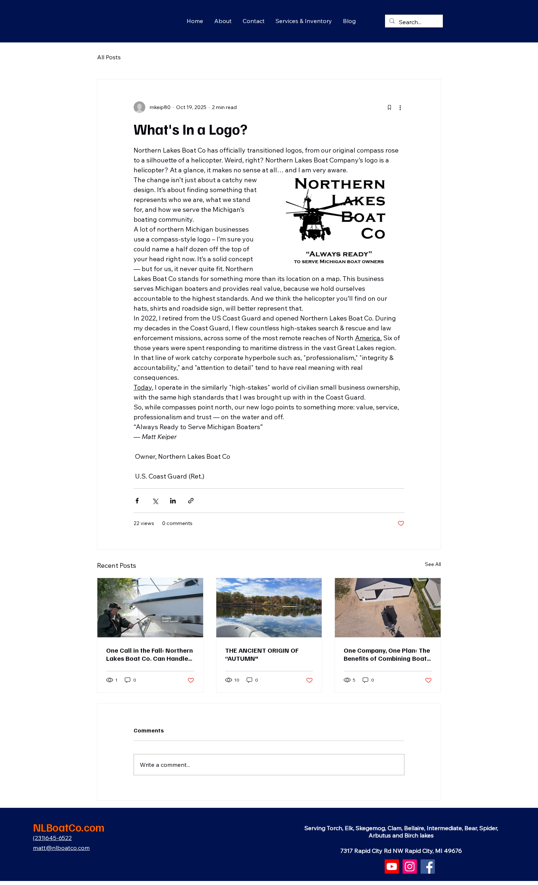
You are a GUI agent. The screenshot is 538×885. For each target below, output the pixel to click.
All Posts (109, 57)
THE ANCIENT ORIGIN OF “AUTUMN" (262, 654)
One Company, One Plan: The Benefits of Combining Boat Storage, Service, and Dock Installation (387, 654)
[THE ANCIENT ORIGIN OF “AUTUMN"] (269, 607)
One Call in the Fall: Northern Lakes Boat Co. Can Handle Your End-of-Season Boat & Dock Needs (149, 654)
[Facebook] (428, 866)
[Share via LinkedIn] (172, 500)
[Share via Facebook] (137, 500)
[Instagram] (410, 866)
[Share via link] (190, 500)
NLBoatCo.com (69, 827)
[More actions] (400, 107)
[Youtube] (392, 866)
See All (433, 564)
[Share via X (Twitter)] (155, 500)
